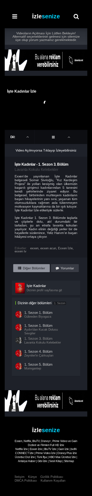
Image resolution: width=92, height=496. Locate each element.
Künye (32, 477)
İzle (46, 16)
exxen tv (20, 251)
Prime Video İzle (45, 453)
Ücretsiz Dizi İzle (25, 457)
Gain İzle (63, 449)
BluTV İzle (50, 449)
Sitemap (69, 461)
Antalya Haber (26, 461)
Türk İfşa (42, 457)
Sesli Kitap (55, 461)
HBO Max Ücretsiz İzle (62, 457)
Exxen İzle (65, 248)
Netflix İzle (21, 449)
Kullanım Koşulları (53, 480)
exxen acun (48, 248)
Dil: (13, 137)
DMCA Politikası (26, 480)
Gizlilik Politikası (51, 477)
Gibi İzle (42, 461)
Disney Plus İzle (67, 453)
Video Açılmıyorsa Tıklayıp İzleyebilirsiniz (46, 150)
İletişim (20, 477)
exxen (34, 248)
